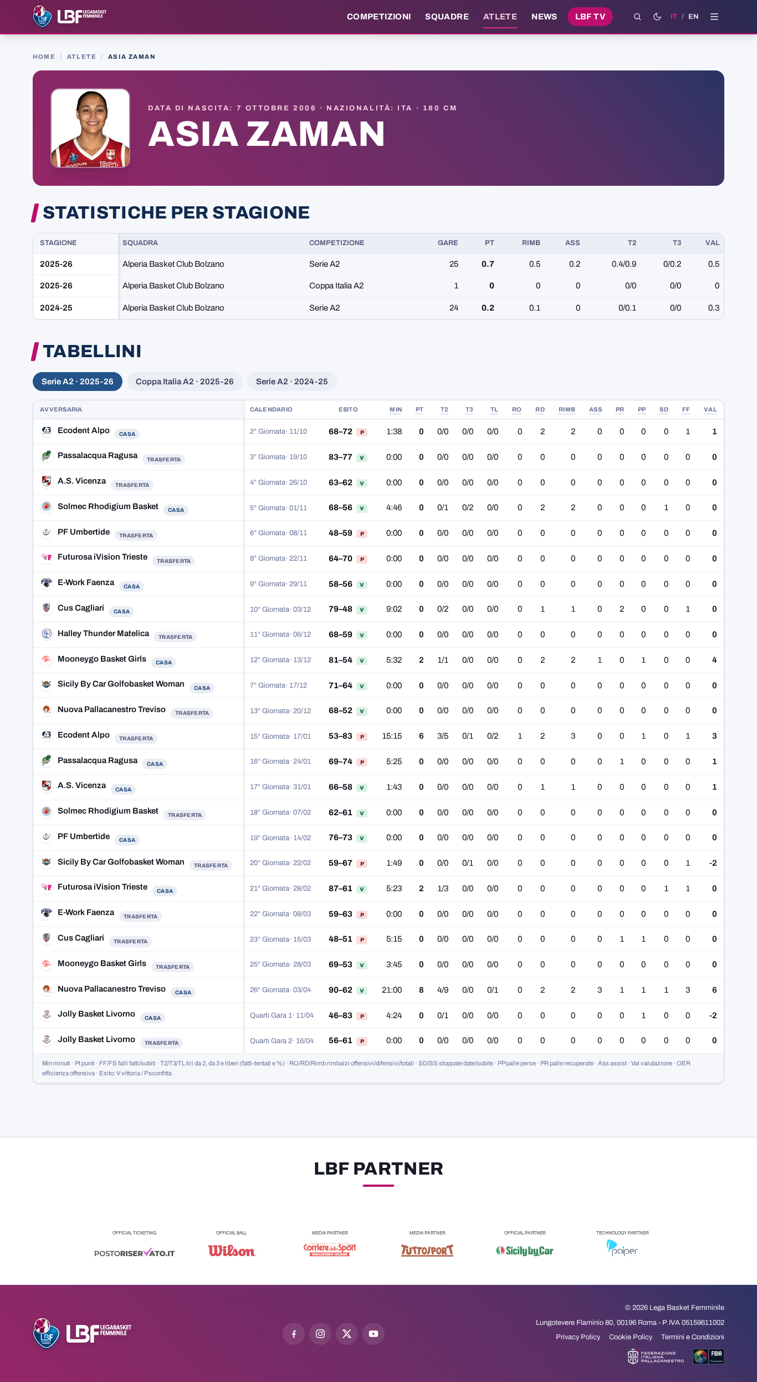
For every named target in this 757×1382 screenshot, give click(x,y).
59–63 (340, 914)
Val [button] (710, 409)
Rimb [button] (567, 409)
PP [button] (642, 409)
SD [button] (663, 409)
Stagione (58, 243)
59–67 (340, 862)
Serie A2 (324, 264)
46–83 (340, 1015)
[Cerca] (637, 17)
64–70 (340, 558)
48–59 (340, 533)
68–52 (340, 710)
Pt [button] (420, 409)
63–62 (340, 482)
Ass (572, 243)
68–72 (340, 431)
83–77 (340, 457)
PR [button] (620, 409)
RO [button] (517, 409)
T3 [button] (470, 409)
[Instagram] (320, 1334)
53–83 (340, 735)
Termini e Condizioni (692, 1337)
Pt (489, 243)
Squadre (447, 16)
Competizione (337, 243)
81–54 (340, 660)
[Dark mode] (657, 16)
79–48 (340, 608)
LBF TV (590, 16)
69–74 (340, 761)
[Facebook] (294, 1334)
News (544, 16)
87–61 (340, 888)
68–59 (340, 634)
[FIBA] (708, 1356)
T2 (632, 243)
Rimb (531, 243)
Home (44, 56)
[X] (347, 1334)
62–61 (340, 812)
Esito (348, 409)
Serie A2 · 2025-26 (78, 381)
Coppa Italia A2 (336, 285)
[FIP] (656, 1356)
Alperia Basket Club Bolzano (173, 264)
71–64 (340, 685)
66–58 (340, 787)
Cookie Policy (630, 1337)
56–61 (340, 1040)
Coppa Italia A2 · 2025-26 (185, 381)
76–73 (340, 837)
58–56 (340, 584)
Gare (448, 243)
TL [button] (494, 409)
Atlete (500, 16)
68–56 (340, 507)
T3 (677, 243)
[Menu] (714, 17)
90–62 (340, 989)
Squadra (140, 243)
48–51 (340, 938)
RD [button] (540, 409)
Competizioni (379, 16)
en (693, 17)
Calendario (271, 409)
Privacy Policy (578, 1337)
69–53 (340, 964)
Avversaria (61, 409)
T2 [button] (445, 409)
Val (712, 243)
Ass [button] (595, 409)
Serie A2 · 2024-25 (292, 381)
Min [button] (396, 409)
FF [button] (686, 409)
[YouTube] (373, 1334)
